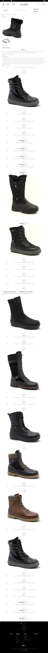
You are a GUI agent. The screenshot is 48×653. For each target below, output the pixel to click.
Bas (16, 637)
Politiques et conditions (27, 640)
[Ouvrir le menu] (3, 4)
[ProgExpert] (27, 651)
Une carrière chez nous (27, 638)
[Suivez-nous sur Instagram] (45, 1)
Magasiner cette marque (10, 291)
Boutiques (36, 633)
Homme (13, 4)
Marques (17, 642)
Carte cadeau (26, 636)
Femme (7, 4)
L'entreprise (25, 635)
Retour (5, 10)
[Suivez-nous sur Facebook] (23, 645)
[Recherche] (38, 4)
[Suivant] (2, 290)
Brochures (25, 637)
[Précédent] (2, 66)
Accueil (11, 633)
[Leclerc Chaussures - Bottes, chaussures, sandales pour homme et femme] (24, 4)
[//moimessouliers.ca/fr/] (24, 627)
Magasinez (18, 633)
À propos (25, 633)
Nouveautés (18, 641)
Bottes (19, 10)
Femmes (16, 10)
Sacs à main (18, 638)
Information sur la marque (26, 291)
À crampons (24, 10)
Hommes (17, 636)
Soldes (17, 640)
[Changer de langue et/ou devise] (43, 4)
